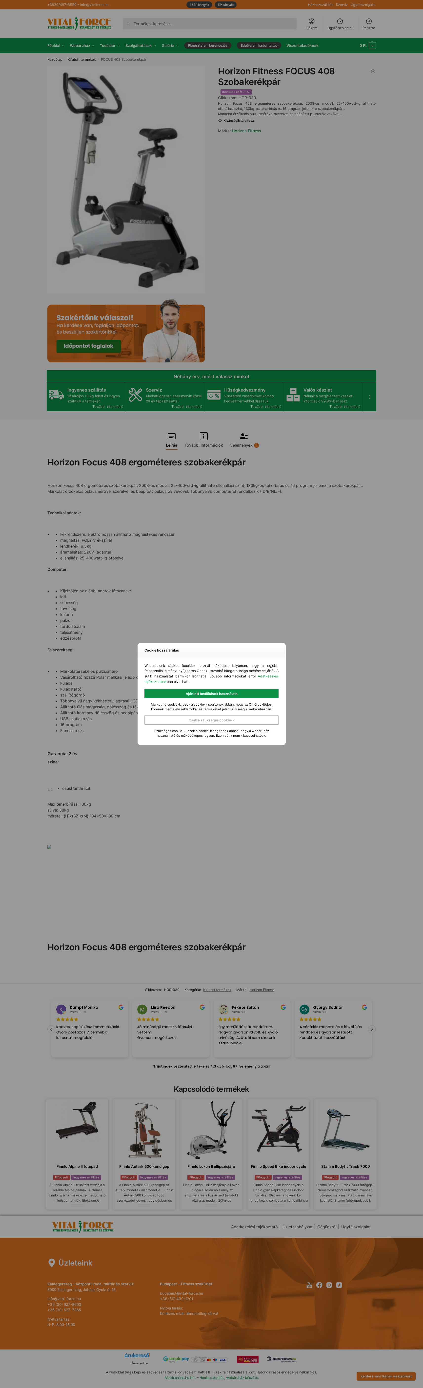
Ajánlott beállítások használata (212, 694)
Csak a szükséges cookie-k (212, 720)
